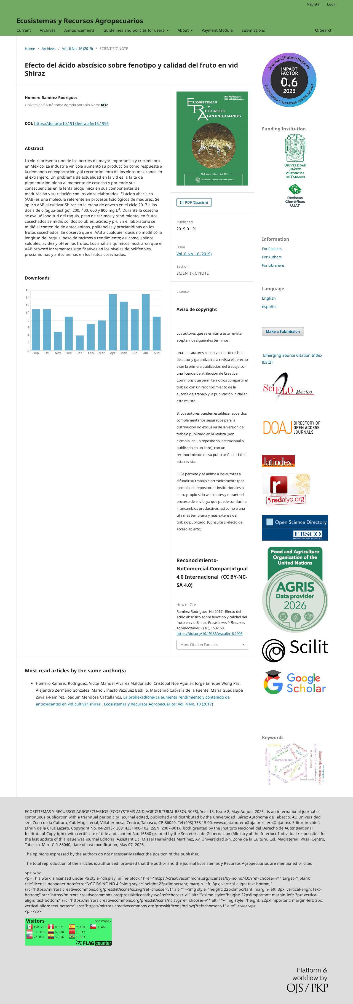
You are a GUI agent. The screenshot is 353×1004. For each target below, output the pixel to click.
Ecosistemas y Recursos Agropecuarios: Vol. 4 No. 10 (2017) (158, 704)
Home (30, 48)
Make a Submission (283, 331)
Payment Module (217, 30)
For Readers (272, 248)
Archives (47, 30)
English (269, 298)
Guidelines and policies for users (134, 30)
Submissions (253, 30)
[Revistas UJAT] (295, 205)
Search (326, 30)
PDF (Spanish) (196, 202)
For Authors (272, 256)
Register (314, 4)
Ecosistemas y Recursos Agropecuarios (80, 20)
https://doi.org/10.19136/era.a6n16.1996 (71, 123)
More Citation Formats (199, 644)
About (184, 30)
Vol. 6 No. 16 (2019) (77, 48)
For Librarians (273, 265)
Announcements (79, 30)
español (269, 306)
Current (24, 30)
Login (331, 4)
